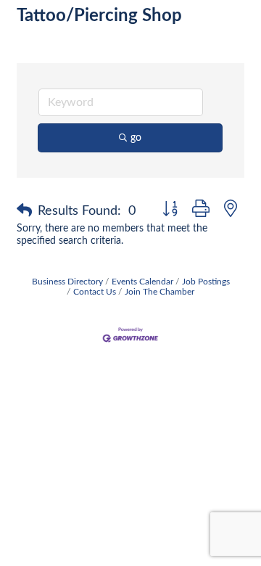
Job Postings (206, 281)
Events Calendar (142, 281)
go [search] (135, 138)
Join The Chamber (159, 291)
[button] (24, 211)
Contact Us (94, 291)
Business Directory (67, 281)
